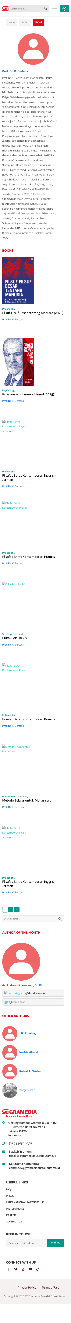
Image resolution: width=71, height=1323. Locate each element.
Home (12, 22)
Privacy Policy (27, 1287)
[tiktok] (39, 1269)
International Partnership (25, 1202)
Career (11, 1215)
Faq (8, 1189)
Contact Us (14, 1221)
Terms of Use (50, 1287)
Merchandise (15, 1208)
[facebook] (11, 1269)
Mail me (55, 1242)
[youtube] (32, 1269)
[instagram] (25, 1269)
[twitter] (18, 1269)
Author (25, 22)
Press (10, 1195)
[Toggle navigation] (54, 8)
